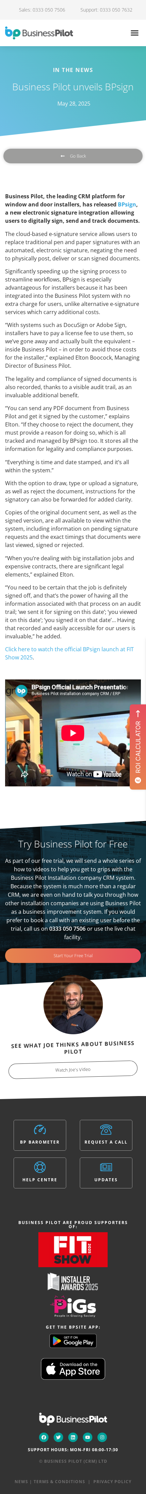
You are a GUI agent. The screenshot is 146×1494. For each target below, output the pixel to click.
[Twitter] (58, 1437)
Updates (106, 1180)
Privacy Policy (112, 1481)
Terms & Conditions (59, 1481)
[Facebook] (44, 1437)
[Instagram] (102, 1437)
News (21, 1481)
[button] (134, 32)
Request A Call (106, 1142)
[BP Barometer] (40, 1129)
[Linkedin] (73, 1437)
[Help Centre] (40, 1167)
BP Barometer (40, 1142)
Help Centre (39, 1180)
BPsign (127, 204)
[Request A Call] (106, 1129)
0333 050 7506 (67, 928)
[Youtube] (87, 1437)
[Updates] (106, 1167)
